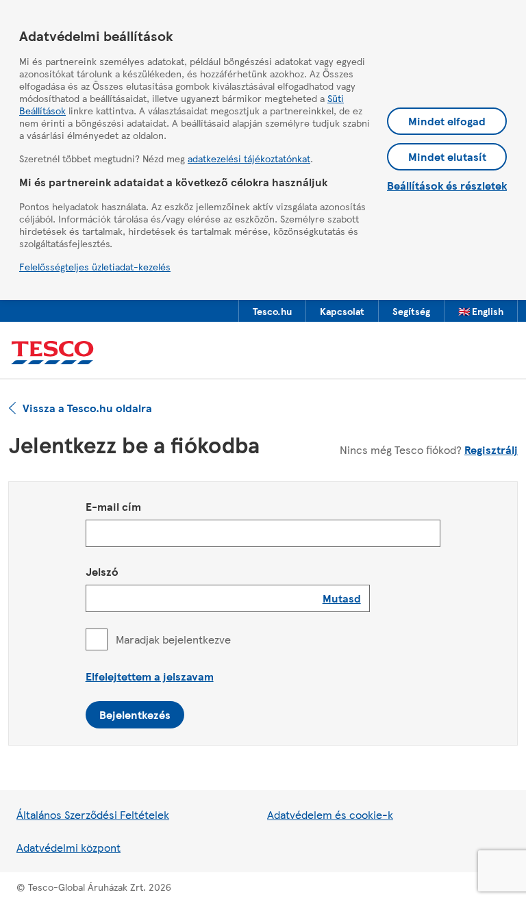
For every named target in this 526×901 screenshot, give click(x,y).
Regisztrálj (491, 449)
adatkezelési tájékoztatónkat (249, 158)
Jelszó (102, 571)
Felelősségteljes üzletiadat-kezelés (95, 266)
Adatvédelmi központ (68, 847)
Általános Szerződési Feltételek (92, 814)
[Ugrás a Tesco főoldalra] (52, 353)
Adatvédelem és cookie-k (330, 814)
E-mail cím (113, 506)
